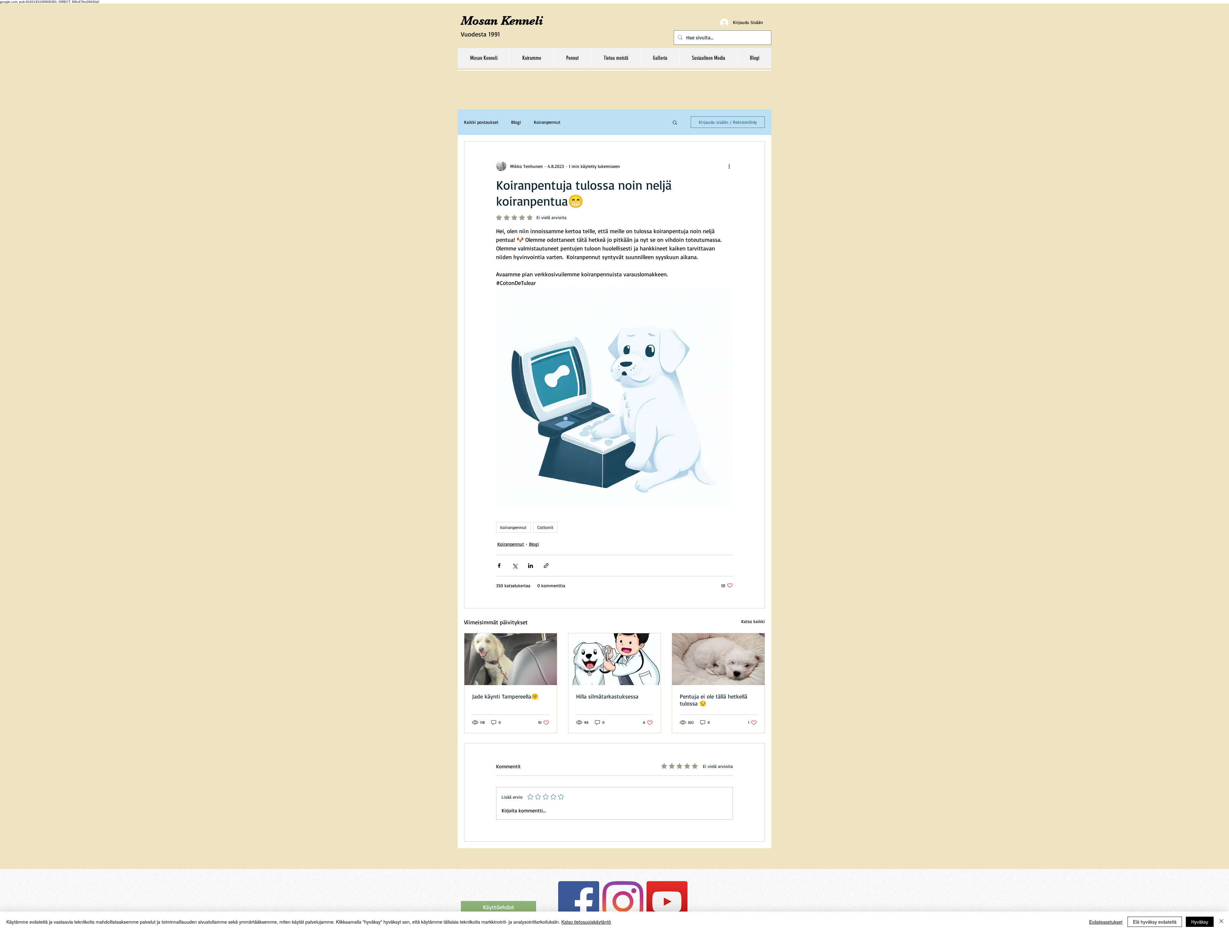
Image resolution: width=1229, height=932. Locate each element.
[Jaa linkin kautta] (546, 566)
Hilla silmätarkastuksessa (607, 696)
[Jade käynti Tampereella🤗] (510, 659)
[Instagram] (622, 901)
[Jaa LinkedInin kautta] (530, 566)
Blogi (516, 122)
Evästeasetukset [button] (1105, 922)
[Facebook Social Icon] (578, 901)
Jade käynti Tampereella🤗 (505, 696)
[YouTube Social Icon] (667, 901)
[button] (675, 122)
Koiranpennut (547, 122)
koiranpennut (513, 527)
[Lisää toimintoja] (729, 166)
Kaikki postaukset (481, 122)
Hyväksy (1199, 922)
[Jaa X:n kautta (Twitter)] (515, 566)
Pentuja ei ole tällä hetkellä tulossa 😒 (713, 700)
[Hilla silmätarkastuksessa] (614, 659)
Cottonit (545, 527)
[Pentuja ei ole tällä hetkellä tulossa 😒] (718, 659)
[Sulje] (1221, 922)
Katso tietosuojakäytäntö (586, 922)
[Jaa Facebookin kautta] (499, 566)
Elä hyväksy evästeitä (1155, 922)
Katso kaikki (753, 621)
